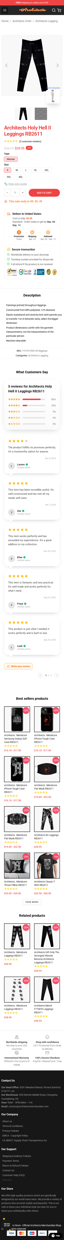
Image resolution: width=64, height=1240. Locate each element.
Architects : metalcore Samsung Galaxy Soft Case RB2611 (15, 738)
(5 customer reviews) (30, 141)
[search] (54, 10)
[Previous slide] (6, 65)
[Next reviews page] (57, 675)
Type (6, 153)
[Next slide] (57, 65)
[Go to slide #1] (23, 114)
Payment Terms (10, 1160)
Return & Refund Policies (15, 1165)
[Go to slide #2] (41, 114)
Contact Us (8, 1170)
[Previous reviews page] (40, 675)
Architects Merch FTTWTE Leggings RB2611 (43, 1009)
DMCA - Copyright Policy (15, 1135)
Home (5, 21)
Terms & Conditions (12, 1126)
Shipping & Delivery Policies (16, 1156)
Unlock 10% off (7, 1225)
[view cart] (59, 10)
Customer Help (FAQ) (13, 1175)
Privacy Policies (10, 1130)
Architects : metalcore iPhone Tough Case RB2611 (45, 738)
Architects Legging (46, 21)
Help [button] (58, 1236)
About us (7, 1121)
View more (32, 902)
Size (6, 164)
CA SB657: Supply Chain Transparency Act (24, 1140)
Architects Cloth (21, 21)
